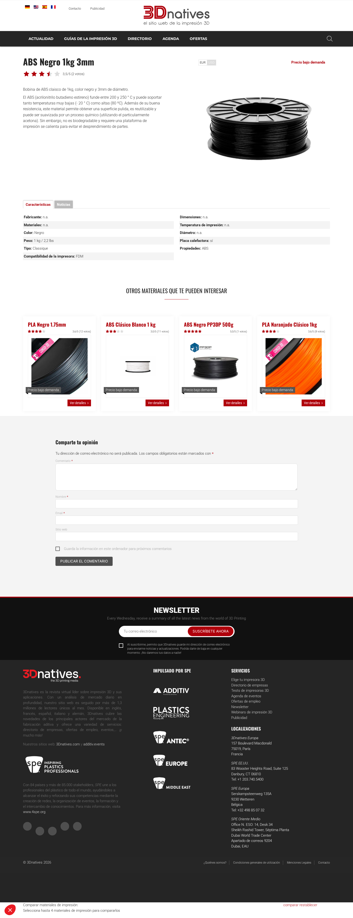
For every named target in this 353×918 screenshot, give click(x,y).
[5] (44, 331)
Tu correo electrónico (140, 631)
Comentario (64, 461)
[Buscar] (330, 39)
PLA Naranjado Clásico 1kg (289, 324)
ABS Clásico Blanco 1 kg (131, 324)
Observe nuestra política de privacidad (35, 878)
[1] (29, 331)
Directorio (140, 38)
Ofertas (198, 38)
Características (38, 204)
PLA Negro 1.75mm (47, 324)
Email (60, 513)
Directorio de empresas (249, 685)
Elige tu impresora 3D (248, 680)
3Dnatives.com (68, 744)
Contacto (75, 8)
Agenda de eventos (246, 696)
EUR (203, 62)
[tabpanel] (259, 128)
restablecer (308, 905)
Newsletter (240, 707)
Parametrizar (55, 894)
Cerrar (21, 894)
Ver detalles (78, 403)
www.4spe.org (34, 812)
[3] (37, 331)
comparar (290, 905)
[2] (33, 331)
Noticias (63, 204)
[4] (40, 331)
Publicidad (97, 8)
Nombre (61, 496)
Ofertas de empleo (245, 701)
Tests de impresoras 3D (250, 690)
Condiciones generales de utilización (256, 862)
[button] (10, 910)
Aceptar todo (89, 894)
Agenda (171, 38)
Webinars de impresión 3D (251, 712)
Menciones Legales (299, 862)
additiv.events (94, 744)
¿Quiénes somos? (215, 862)
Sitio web (61, 529)
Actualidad (41, 38)
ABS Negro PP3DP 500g (208, 324)
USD (211, 62)
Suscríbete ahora (211, 631)
